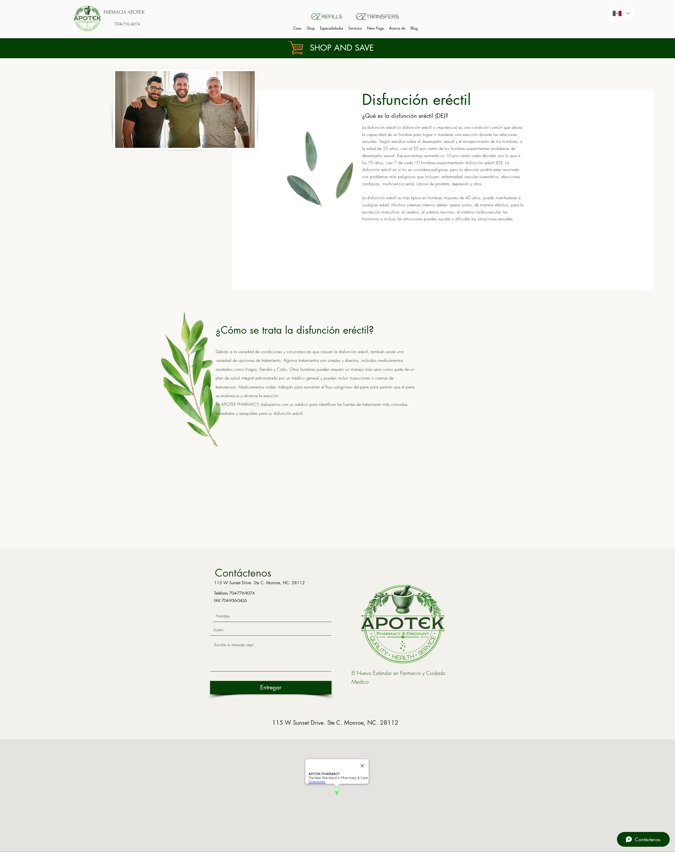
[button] (331, 28)
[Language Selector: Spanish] (621, 13)
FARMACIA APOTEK (124, 12)
